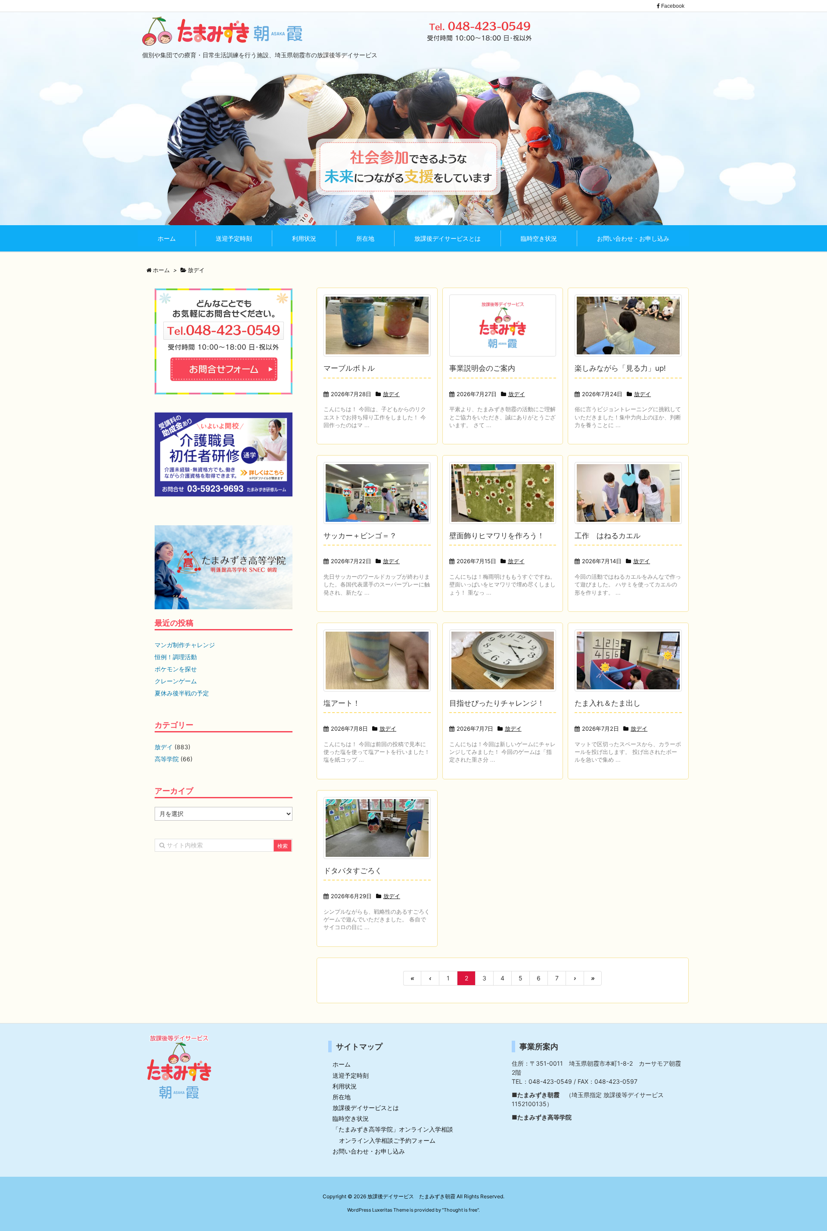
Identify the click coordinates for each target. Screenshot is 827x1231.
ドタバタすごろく (352, 870)
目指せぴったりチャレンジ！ (496, 703)
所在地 (342, 1097)
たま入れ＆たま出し (607, 703)
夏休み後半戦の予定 (182, 693)
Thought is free (460, 1210)
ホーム (342, 1064)
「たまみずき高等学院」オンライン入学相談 (393, 1129)
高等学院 (167, 759)
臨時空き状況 (351, 1118)
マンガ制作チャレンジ (185, 644)
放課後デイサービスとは (366, 1107)
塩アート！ (341, 703)
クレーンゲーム (176, 681)
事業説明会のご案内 (482, 368)
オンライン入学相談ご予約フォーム (387, 1140)
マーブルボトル (349, 368)
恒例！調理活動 (176, 656)
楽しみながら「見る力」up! (620, 368)
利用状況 (345, 1086)
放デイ (391, 394)
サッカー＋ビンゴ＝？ (360, 535)
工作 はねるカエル (607, 535)
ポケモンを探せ (176, 669)
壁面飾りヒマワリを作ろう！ (496, 535)
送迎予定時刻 (351, 1075)
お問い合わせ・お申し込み (369, 1151)
